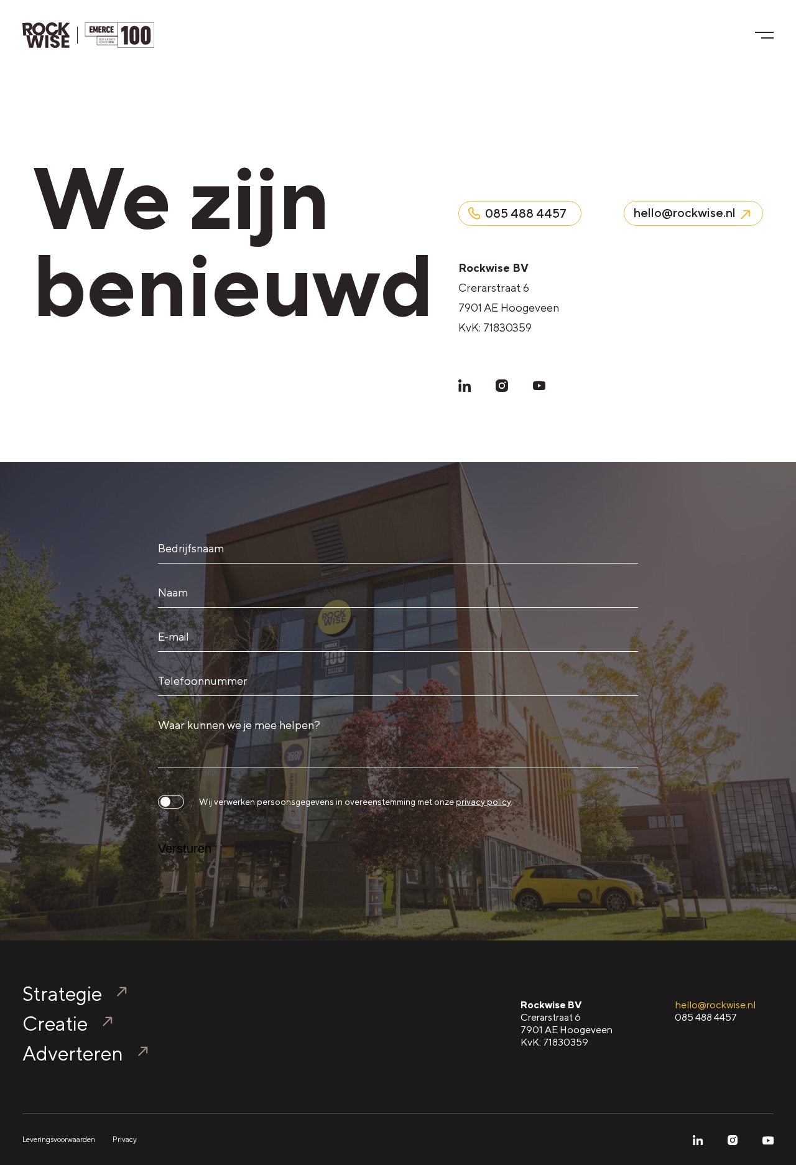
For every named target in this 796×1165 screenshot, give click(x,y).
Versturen (184, 848)
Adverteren (72, 1053)
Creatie (55, 1023)
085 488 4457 (706, 1017)
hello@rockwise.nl (715, 1005)
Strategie (62, 993)
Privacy (125, 1139)
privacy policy (483, 802)
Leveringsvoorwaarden (58, 1139)
